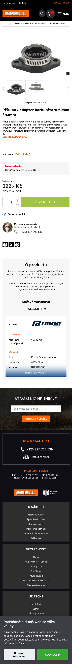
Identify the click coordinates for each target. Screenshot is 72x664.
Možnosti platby (36, 514)
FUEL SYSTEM (39, 23)
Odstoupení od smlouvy (36, 533)
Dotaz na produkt (17, 214)
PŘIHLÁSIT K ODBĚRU (36, 418)
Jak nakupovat (36, 524)
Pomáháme (36, 571)
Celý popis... (9, 136)
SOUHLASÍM (52, 654)
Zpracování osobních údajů (36, 580)
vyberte (45, 639)
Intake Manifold (57, 23)
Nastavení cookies (36, 585)
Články (36, 608)
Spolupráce (36, 566)
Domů (10, 23)
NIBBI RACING (22, 23)
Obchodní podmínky (36, 528)
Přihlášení (10, 3)
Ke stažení (36, 604)
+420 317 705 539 (61, 3)
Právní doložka (36, 575)
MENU (66, 13)
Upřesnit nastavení (19, 655)
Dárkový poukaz (36, 613)
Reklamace (36, 538)
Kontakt (22, 3)
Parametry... (21, 136)
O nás (36, 557)
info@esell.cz (40, 457)
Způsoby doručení (36, 519)
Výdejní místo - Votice (36, 561)
